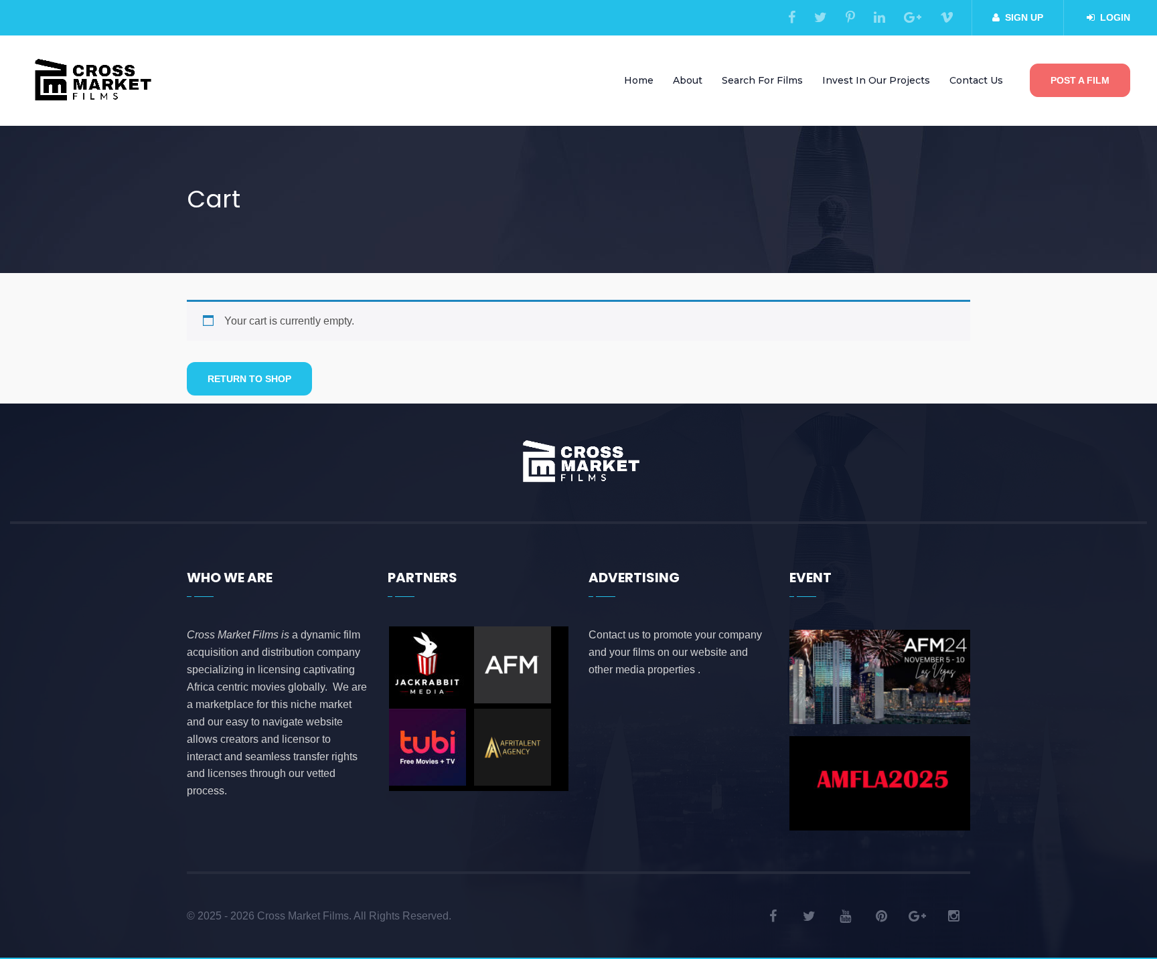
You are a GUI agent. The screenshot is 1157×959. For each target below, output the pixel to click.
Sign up (1024, 17)
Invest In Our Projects (876, 80)
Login (1115, 17)
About (687, 80)
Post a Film (1080, 80)
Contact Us (976, 80)
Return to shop (249, 378)
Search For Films (762, 80)
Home (638, 80)
